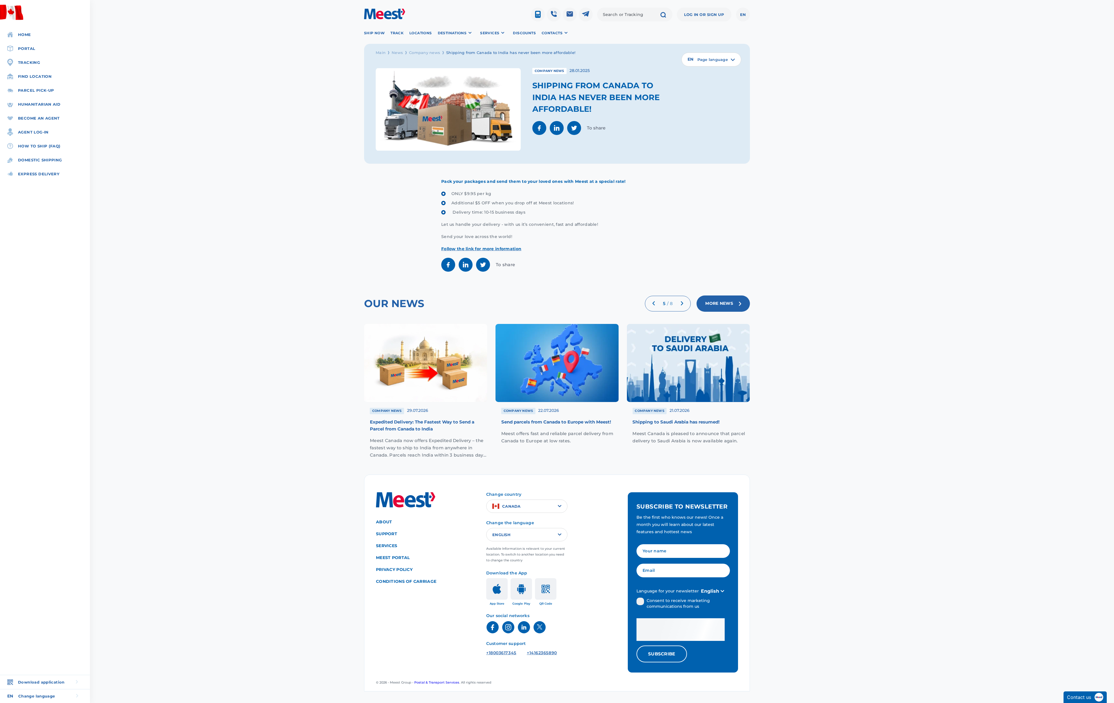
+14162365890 (542, 652)
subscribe (661, 654)
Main (381, 52)
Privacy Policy (394, 569)
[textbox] (711, 59)
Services (386, 545)
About (384, 521)
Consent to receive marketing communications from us (678, 603)
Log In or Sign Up (704, 14)
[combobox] (711, 59)
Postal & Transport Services (436, 682)
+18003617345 (501, 652)
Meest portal (393, 557)
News (397, 52)
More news (719, 303)
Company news (424, 52)
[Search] (663, 15)
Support (386, 533)
